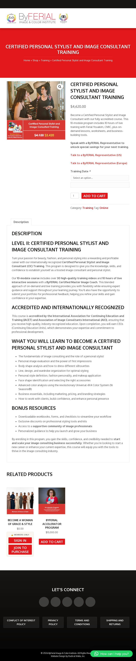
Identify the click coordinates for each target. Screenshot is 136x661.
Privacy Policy (53, 622)
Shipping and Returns (115, 622)
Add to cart (94, 196)
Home (27, 60)
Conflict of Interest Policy (21, 622)
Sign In (20, 540)
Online (104, 208)
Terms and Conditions (82, 622)
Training (45, 60)
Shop (35, 60)
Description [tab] (21, 222)
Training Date (80, 171)
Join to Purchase (20, 549)
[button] (60, 87)
